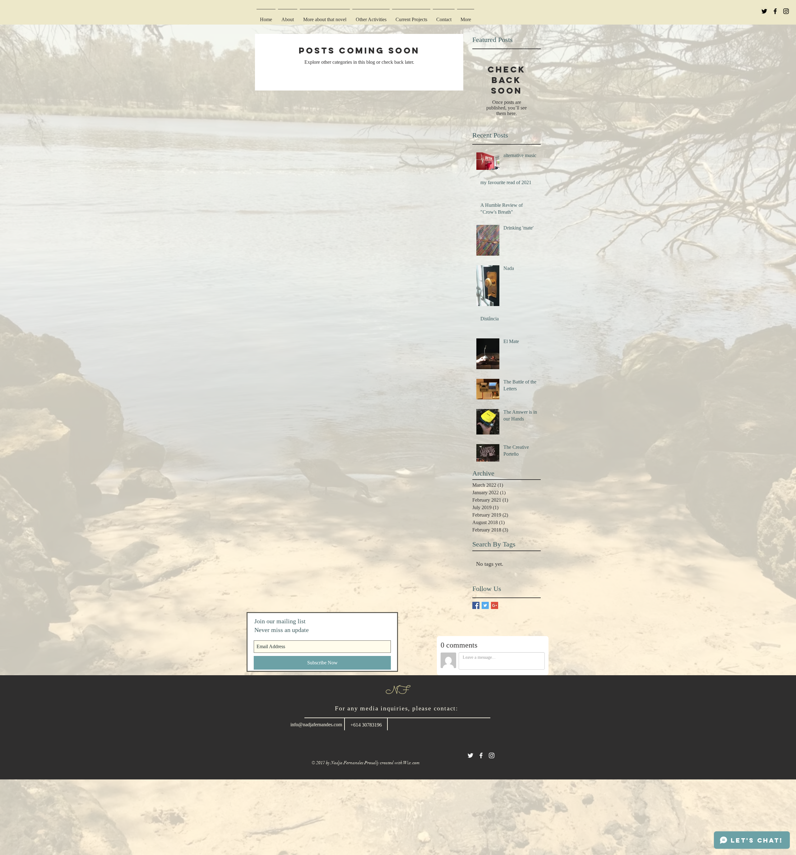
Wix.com (411, 762)
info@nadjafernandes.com (316, 724)
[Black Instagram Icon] (786, 11)
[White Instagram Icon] (491, 755)
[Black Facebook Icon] (775, 11)
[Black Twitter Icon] (764, 11)
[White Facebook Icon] (481, 755)
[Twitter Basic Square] (485, 605)
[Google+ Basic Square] (494, 605)
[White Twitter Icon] (470, 755)
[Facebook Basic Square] (475, 605)
